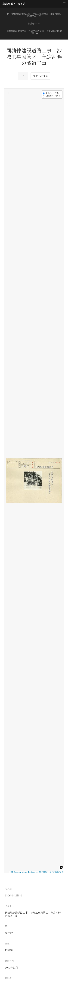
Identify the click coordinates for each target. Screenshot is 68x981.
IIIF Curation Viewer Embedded (23, 872)
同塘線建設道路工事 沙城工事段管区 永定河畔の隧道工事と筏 (35, 15)
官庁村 (9, 933)
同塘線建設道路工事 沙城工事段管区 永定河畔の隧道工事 (34, 32)
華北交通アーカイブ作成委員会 (51, 872)
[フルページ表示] (8, 104)
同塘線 (9, 950)
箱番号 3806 (34, 23)
